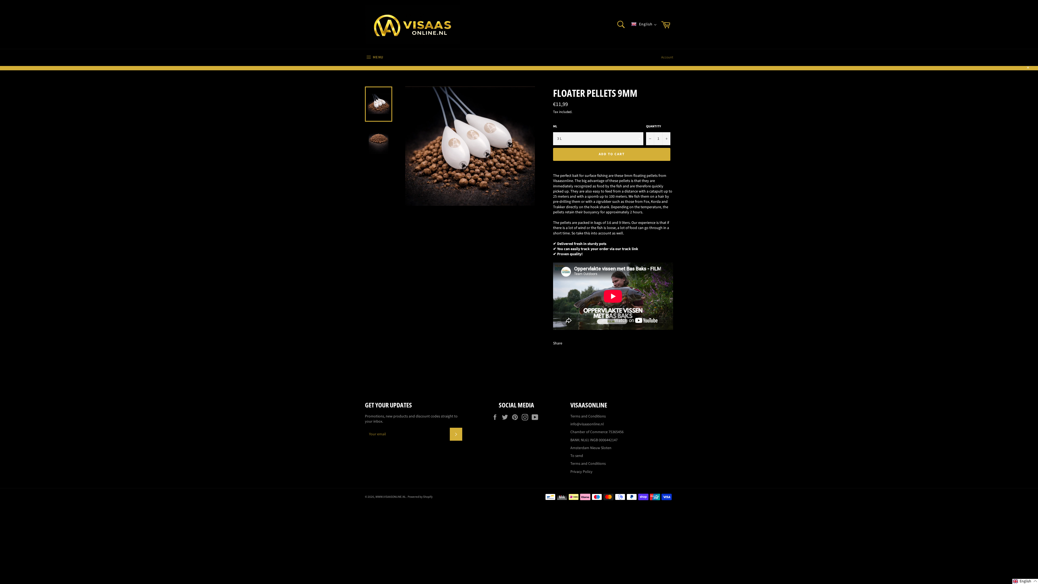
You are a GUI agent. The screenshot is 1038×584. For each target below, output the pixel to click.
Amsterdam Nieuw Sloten (590, 448)
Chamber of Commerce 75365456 (597, 432)
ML (555, 126)
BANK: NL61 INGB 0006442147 (594, 440)
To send (576, 456)
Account (667, 57)
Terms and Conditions (588, 416)
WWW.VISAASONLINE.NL (390, 497)
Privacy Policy (581, 471)
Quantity (653, 126)
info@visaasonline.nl (587, 424)
